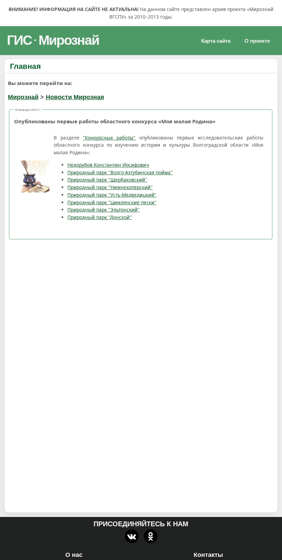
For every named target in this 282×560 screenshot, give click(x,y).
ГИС (19, 40)
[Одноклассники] (151, 536)
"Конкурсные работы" (109, 137)
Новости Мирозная (75, 97)
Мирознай (69, 40)
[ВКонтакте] (132, 536)
